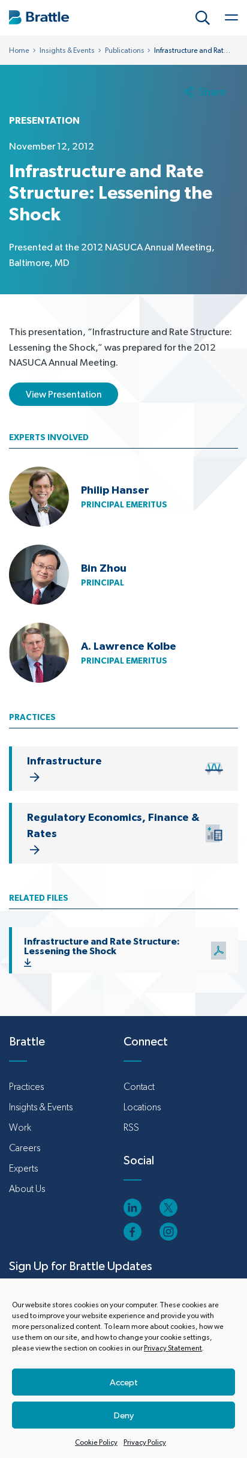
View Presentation (64, 394)
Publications (124, 50)
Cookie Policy (96, 1442)
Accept (124, 1382)
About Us (27, 1188)
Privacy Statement (173, 1348)
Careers (24, 1148)
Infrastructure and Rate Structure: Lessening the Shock (102, 946)
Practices (26, 1086)
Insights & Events (67, 50)
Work (20, 1127)
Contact (139, 1086)
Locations (142, 1107)
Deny (124, 1415)
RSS (131, 1127)
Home (19, 50)
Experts (23, 1168)
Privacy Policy (144, 1442)
